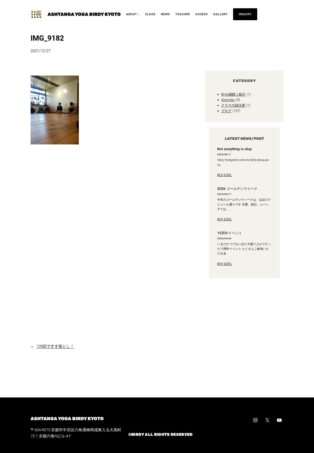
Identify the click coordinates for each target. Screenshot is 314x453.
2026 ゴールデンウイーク (237, 189)
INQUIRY (245, 14)
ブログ (226, 111)
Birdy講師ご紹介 (233, 94)
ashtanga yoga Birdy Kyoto (84, 14)
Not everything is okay (234, 149)
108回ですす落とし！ (55, 346)
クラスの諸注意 (233, 105)
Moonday (228, 100)
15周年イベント (229, 233)
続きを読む (224, 175)
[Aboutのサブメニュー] (139, 14)
